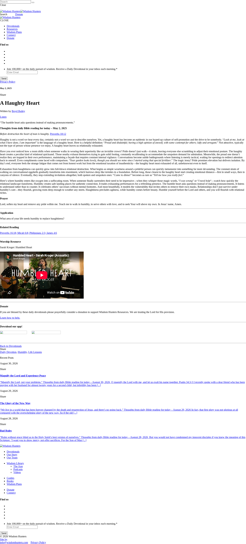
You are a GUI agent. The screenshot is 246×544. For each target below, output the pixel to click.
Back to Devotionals (11, 346)
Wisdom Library (15, 463)
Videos (17, 472)
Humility (22, 352)
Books (10, 481)
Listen (3, 116)
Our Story (12, 454)
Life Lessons (35, 352)
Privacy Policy (7, 81)
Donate (19, 14)
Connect (11, 35)
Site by (3, 539)
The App (18, 466)
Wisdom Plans (14, 32)
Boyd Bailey (18, 111)
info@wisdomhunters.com (14, 542)
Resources (12, 29)
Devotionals (13, 26)
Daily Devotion (8, 352)
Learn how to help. (10, 317)
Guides (10, 478)
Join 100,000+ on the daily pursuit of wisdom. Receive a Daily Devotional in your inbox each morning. (62, 69)
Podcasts (18, 469)
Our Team (12, 457)
